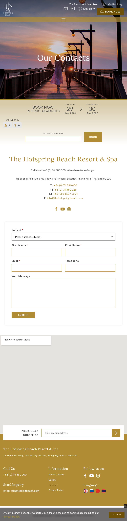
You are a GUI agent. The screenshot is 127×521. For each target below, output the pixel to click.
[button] (63, 20)
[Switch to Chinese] (98, 491)
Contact (53, 484)
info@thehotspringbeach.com (65, 197)
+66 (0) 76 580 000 (65, 185)
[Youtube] (63, 209)
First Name (20, 245)
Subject (17, 230)
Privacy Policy (56, 490)
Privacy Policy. (11, 516)
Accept (116, 514)
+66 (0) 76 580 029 (65, 189)
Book (93, 137)
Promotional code (53, 133)
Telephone (72, 260)
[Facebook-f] (56, 209)
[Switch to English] (86, 491)
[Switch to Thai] (104, 491)
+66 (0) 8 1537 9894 (65, 193)
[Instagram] (69, 209)
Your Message (21, 276)
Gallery (52, 479)
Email (16, 260)
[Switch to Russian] (92, 491)
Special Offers (56, 474)
